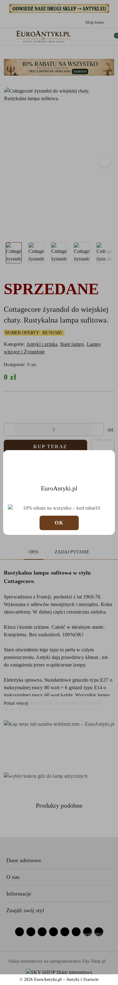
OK (59, 522)
